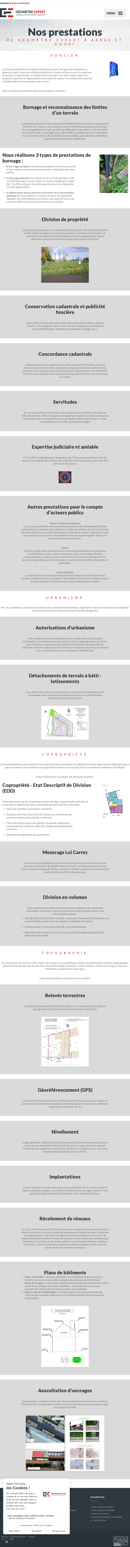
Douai (26, 3)
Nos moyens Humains (103, 1506)
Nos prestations (101, 1513)
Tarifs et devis (100, 1520)
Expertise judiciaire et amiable (107, 1516)
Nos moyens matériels (104, 1510)
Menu (111, 13)
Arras (17, 3)
